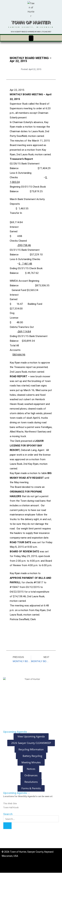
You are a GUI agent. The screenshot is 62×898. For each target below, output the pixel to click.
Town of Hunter (30, 22)
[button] (31, 38)
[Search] (7, 825)
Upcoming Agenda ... (16, 793)
